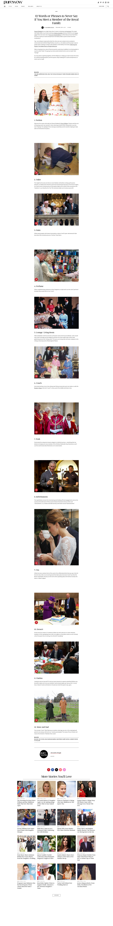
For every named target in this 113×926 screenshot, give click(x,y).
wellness (30, 6)
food (16, 6)
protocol (69, 31)
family (23, 6)
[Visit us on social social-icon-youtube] (108, 2)
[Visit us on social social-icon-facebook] (103, 2)
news (56, 11)
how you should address (55, 34)
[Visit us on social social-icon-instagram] (105, 2)
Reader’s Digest (38, 388)
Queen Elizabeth (38, 31)
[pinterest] (2, 17)
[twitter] (2, 24)
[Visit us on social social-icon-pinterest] (100, 2)
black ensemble (58, 33)
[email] (2, 31)
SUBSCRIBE (101, 6)
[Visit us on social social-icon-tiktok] (98, 2)
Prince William (64, 123)
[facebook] (2, 20)
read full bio (52, 756)
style (10, 6)
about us (39, 6)
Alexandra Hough (49, 27)
